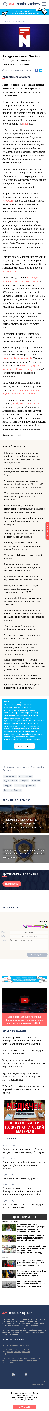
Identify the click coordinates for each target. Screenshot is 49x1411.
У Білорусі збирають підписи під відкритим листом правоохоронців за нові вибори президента (24, 546)
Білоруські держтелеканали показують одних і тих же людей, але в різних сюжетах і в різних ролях (24, 567)
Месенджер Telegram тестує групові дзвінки (23, 556)
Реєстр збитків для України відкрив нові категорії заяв (23, 1052)
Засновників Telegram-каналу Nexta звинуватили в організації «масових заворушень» (23, 601)
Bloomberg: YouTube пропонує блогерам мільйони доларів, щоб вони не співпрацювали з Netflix (21, 1040)
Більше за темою (16, 800)
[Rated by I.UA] (18, 1375)
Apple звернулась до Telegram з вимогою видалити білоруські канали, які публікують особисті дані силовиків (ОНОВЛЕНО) (24, 664)
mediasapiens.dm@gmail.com (18, 1352)
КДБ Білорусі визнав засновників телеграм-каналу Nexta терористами (23, 578)
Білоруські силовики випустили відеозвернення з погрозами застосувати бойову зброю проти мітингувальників (21, 649)
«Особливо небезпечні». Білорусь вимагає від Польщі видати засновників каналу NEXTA (21, 589)
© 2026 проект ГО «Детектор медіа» (15, 1350)
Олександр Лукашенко (25, 785)
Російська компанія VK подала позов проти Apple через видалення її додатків (23, 1165)
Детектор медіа (24, 1217)
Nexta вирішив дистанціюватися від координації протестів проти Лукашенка (23, 496)
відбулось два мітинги (25, 403)
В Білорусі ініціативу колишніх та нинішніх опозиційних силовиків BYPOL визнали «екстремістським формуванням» (22, 457)
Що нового (19, 21)
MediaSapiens (21, 76)
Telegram (24, 781)
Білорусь (7, 785)
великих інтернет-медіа (18, 358)
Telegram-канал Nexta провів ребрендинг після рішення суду (20, 627)
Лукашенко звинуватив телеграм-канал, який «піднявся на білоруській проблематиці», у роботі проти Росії (23, 484)
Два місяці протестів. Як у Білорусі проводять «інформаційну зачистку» (23, 677)
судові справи (25, 776)
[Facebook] (36, 70)
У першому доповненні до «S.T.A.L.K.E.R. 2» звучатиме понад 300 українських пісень (24, 1063)
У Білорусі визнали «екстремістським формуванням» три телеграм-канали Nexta (23, 471)
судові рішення (10, 781)
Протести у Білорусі (12, 790)
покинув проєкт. (11, 271)
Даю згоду (24, 1407)
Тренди (10, 21)
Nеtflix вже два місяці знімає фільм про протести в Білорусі (22, 637)
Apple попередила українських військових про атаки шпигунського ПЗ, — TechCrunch (23, 1076)
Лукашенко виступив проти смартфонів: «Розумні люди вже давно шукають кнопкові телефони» (24, 508)
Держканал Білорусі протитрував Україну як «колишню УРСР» (21, 686)
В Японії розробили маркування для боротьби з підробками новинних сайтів (23, 1089)
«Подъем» (8, 200)
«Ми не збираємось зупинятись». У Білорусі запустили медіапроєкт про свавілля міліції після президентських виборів (24, 615)
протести (36, 781)
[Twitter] (40, 70)
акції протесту (10, 776)
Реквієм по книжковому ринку (20, 1178)
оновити (43, 921)
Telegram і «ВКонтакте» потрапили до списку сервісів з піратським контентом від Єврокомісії (23, 533)
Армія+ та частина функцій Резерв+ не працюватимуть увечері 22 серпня (24, 1150)
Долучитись (24, 745)
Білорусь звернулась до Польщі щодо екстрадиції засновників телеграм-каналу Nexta (23, 521)
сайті (25, 123)
